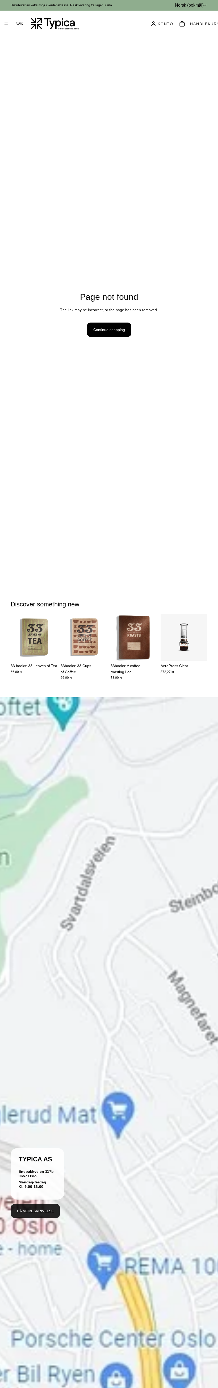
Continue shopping (109, 330)
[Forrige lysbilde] (16, 637)
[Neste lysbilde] (51, 637)
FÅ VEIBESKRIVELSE (35, 1211)
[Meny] (6, 24)
